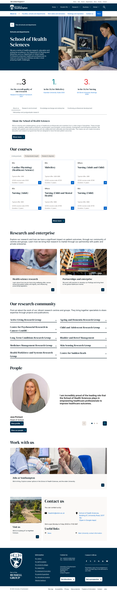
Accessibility (59, 589)
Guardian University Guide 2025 (54, 92)
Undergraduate (16, 156)
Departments (89, 1)
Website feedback (40, 580)
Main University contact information (90, 533)
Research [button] (75, 7)
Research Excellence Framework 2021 (21, 95)
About (74, 1)
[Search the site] (104, 7)
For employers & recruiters (43, 571)
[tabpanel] (58, 399)
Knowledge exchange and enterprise (52, 108)
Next (105, 423)
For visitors (38, 558)
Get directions (66, 579)
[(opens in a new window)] (86, 561)
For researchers (39, 568)
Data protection (75, 589)
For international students (42, 577)
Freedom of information (89, 589)
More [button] (99, 14)
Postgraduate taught (31, 156)
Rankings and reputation (76, 14)
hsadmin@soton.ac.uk (56, 513)
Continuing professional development (79, 108)
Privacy (67, 589)
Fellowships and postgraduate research (26, 112)
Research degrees (48, 156)
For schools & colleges (41, 565)
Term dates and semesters (56, 14)
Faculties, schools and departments (33, 14)
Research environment (29, 108)
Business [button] (86, 7)
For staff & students (40, 562)
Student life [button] (64, 7)
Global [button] (95, 7)
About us (13, 14)
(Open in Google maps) (87, 520)
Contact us (89, 14)
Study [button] (54, 7)
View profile (15, 423)
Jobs (105, 589)
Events (99, 1)
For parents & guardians (42, 574)
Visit (79, 1)
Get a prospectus (92, 579)
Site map (50, 589)
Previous (84, 423)
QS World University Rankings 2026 (87, 93)
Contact (105, 1)
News (95, 1)
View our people (17, 430)
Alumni (83, 1)
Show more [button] (17, 137)
